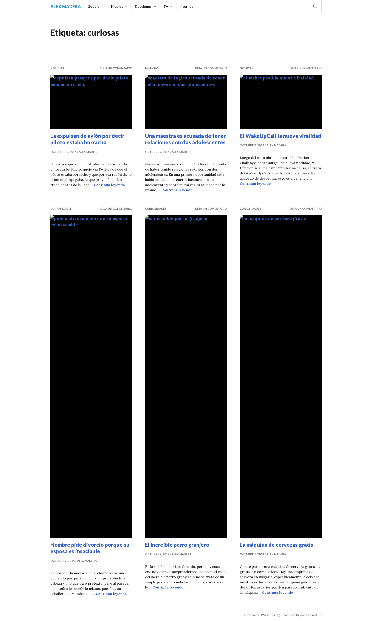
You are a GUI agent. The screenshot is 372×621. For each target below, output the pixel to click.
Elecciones (143, 6)
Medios (117, 6)
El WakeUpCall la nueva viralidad (280, 135)
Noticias (57, 68)
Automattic (313, 615)
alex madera (65, 6)
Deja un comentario (116, 68)
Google (93, 6)
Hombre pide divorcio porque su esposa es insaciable (90, 547)
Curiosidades (61, 208)
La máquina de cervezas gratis (276, 544)
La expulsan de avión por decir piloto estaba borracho (87, 138)
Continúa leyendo (109, 185)
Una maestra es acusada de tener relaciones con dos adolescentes (185, 138)
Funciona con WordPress (259, 615)
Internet (186, 6)
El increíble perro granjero (177, 544)
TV (165, 6)
